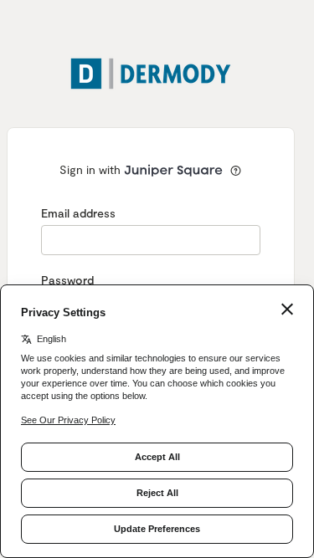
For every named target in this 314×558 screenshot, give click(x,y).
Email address (78, 213)
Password (67, 280)
